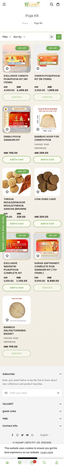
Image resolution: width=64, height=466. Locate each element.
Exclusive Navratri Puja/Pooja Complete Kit (13, 268)
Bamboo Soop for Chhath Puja (46, 138)
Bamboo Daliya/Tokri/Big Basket (15, 330)
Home (25, 23)
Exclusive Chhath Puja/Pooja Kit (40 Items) (16, 79)
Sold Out (17, 97)
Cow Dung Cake (45, 199)
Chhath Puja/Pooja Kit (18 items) (47, 77)
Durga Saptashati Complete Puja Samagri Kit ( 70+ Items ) (46, 268)
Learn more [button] (47, 452)
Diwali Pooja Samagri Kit (12, 138)
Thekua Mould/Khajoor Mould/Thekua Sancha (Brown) (15, 204)
